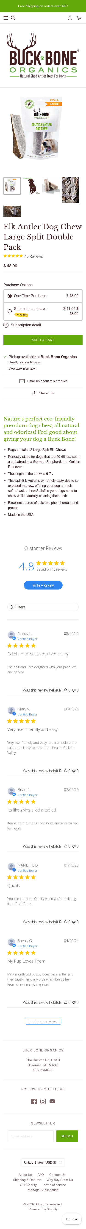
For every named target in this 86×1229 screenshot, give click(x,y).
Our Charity (28, 1185)
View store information (22, 368)
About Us (25, 1174)
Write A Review (43, 585)
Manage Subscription (43, 1190)
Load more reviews (43, 1021)
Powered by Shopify (43, 1209)
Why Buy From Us (60, 1180)
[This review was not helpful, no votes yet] (73, 690)
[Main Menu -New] (5, 18)
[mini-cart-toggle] (79, 17)
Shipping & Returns (27, 1180)
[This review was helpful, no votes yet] (65, 690)
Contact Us (57, 1174)
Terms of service (54, 1185)
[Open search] (13, 18)
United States (40, 1162)
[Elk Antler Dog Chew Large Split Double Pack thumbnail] (12, 186)
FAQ (40, 1174)
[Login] (70, 17)
